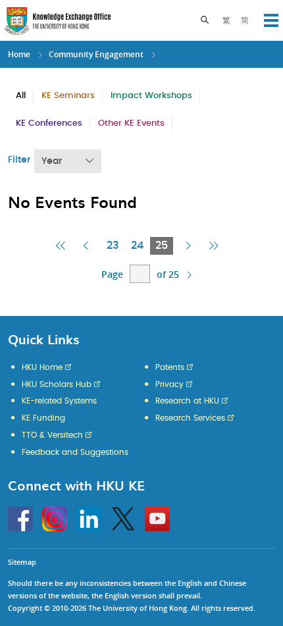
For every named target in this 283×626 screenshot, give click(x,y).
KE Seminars (68, 95)
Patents (169, 367)
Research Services (190, 418)
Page (112, 274)
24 (137, 245)
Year (51, 161)
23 (113, 245)
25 (164, 247)
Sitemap (22, 562)
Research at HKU (187, 401)
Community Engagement (96, 54)
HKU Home (42, 367)
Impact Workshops (151, 95)
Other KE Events (131, 123)
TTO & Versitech (52, 435)
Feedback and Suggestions (75, 452)
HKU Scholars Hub (56, 384)
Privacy (169, 384)
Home (19, 54)
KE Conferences (49, 123)
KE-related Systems (59, 401)
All (21, 95)
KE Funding (43, 418)
